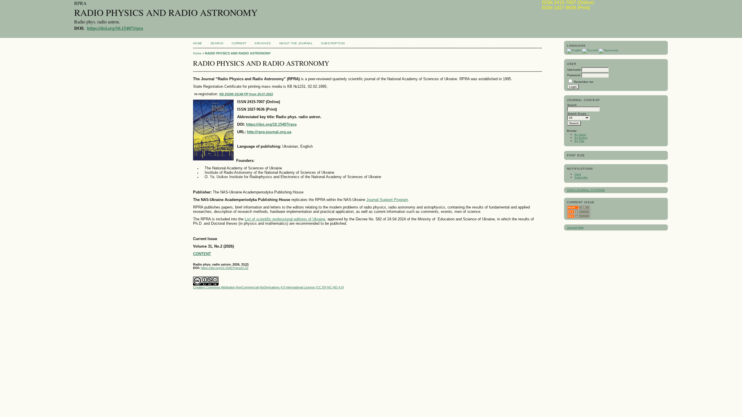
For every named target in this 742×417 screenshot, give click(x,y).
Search (216, 43)
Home (197, 43)
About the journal (296, 43)
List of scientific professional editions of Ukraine (285, 219)
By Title (579, 140)
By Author (581, 137)
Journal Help (575, 227)
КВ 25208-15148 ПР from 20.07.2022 (246, 94)
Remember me (583, 81)
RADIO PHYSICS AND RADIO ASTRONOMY (238, 53)
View (577, 174)
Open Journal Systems (586, 190)
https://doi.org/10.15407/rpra (115, 28)
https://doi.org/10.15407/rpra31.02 (224, 268)
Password (573, 75)
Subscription (333, 43)
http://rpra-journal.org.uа (269, 132)
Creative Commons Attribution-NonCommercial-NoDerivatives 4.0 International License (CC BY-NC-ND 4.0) (268, 287)
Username (574, 69)
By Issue (580, 134)
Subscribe (581, 177)
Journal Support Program (387, 199)
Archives (262, 43)
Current (239, 43)
